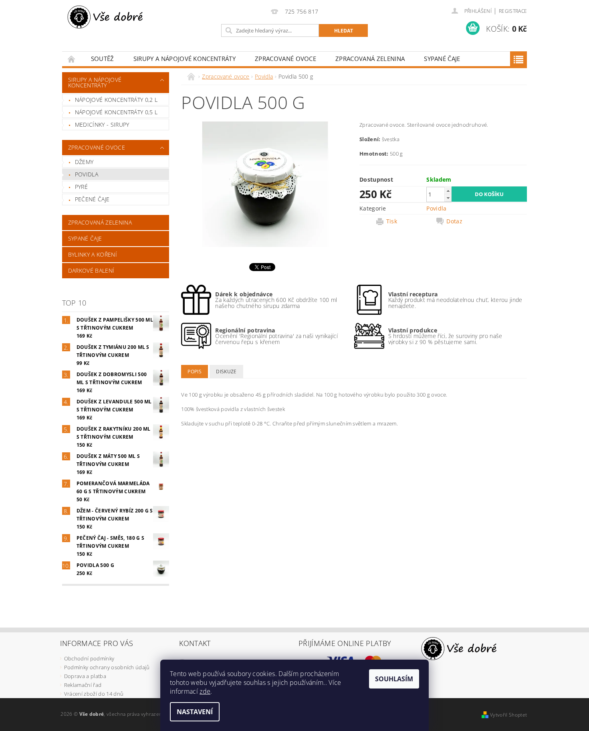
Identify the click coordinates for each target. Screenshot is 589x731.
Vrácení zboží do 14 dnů (93, 693)
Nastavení (195, 711)
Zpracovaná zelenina (370, 59)
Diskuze (226, 371)
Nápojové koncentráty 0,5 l (116, 112)
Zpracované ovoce (285, 59)
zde (205, 691)
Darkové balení (91, 270)
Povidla (86, 174)
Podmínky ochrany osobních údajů (107, 667)
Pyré (81, 186)
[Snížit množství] (448, 198)
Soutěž (102, 59)
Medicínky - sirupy (102, 124)
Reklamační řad (82, 684)
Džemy (84, 162)
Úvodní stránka (71, 59)
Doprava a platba (85, 676)
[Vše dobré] (106, 17)
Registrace (513, 11)
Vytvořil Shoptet (508, 714)
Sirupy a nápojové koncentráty (184, 59)
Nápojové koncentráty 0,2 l (116, 99)
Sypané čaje (442, 59)
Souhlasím (394, 678)
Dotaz (454, 221)
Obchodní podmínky (89, 658)
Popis (195, 371)
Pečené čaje (92, 199)
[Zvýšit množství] (448, 190)
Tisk (391, 221)
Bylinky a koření (92, 254)
